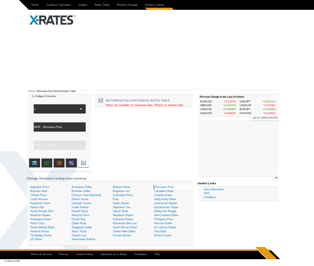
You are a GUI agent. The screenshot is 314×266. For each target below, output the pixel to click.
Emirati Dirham (122, 235)
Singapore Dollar (82, 227)
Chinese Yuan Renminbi (86, 195)
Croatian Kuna (163, 195)
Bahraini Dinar (121, 187)
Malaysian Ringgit (165, 211)
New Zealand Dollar (166, 215)
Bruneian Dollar (81, 191)
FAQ (206, 193)
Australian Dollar (82, 187)
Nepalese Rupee (123, 215)
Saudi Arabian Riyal (42, 227)
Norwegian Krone (40, 219)
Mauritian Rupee (40, 215)
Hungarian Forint (40, 203)
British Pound (162, 235)
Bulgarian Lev (121, 191)
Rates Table (102, 4)
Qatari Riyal (79, 223)
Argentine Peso (39, 187)
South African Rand (125, 227)
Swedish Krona (39, 231)
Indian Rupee (121, 203)
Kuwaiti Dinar (80, 211)
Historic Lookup (154, 4)
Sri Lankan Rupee (165, 227)
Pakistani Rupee (123, 219)
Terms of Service (41, 254)
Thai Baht (160, 231)
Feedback (210, 197)
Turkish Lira (79, 235)
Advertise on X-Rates (114, 254)
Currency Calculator (58, 4)
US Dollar (36, 239)
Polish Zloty (37, 223)
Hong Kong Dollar (165, 199)
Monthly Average (127, 4)
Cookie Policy (84, 254)
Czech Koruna (39, 199)
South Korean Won (41, 211)
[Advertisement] (157, 57)
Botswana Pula (164, 187)
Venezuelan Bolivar (83, 239)
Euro (116, 199)
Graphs (82, 4)
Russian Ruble (163, 223)
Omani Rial (78, 219)
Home (35, 4)
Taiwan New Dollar (124, 231)
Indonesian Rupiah (165, 203)
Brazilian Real (38, 191)
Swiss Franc (79, 231)
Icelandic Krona (81, 203)
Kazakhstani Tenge (166, 207)
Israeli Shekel (80, 207)
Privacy (64, 254)
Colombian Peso (123, 195)
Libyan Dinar (120, 211)
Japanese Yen (121, 207)
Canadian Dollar (164, 191)
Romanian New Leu (125, 223)
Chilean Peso (38, 195)
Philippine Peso (163, 219)
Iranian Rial (37, 207)
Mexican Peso (80, 215)
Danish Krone (80, 199)
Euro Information (214, 189)
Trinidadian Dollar (40, 235)
